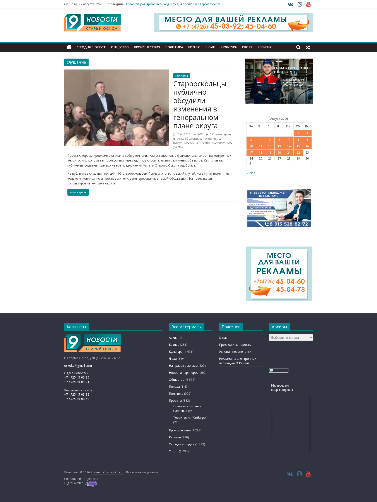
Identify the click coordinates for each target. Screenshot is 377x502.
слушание (196, 143)
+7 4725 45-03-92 (76, 394)
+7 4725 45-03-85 (76, 377)
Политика (174, 47)
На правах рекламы (183, 365)
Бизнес (194, 47)
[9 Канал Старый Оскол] (69, 47)
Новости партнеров (184, 372)
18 (260, 152)
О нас (223, 337)
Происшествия (147, 47)
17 (251, 152)
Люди (210, 47)
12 (270, 146)
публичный (180, 143)
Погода (174, 386)
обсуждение (193, 139)
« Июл (250, 173)
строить (210, 143)
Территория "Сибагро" (190, 417)
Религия (265, 47)
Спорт (247, 47)
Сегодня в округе (91, 47)
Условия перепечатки (235, 351)
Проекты (175, 400)
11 (260, 146)
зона (180, 139)
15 (298, 146)
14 (289, 146)
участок (178, 147)
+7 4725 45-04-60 (76, 399)
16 (307, 146)
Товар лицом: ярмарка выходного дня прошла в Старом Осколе (173, 4)
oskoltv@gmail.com (78, 365)
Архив (173, 337)
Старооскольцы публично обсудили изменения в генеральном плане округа (199, 104)
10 (251, 146)
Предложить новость (235, 344)
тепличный (224, 143)
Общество (120, 47)
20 (279, 152)
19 (270, 152)
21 (289, 152)
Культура (229, 47)
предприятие (211, 139)
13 (279, 146)
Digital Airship (73, 483)
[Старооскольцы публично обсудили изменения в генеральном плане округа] (116, 72)
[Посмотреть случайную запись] (308, 47)
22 (298, 152)
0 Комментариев (220, 134)
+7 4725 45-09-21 (76, 382)
